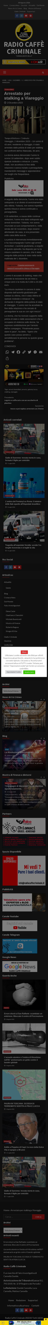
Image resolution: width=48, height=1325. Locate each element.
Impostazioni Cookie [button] (14, 672)
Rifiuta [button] (24, 652)
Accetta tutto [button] (29, 672)
